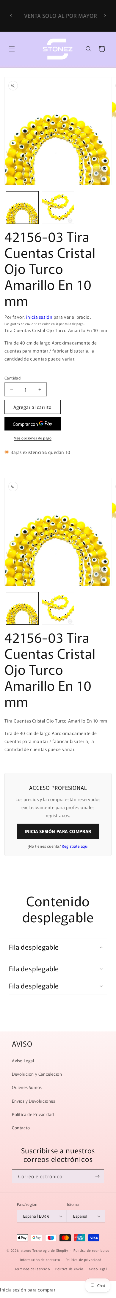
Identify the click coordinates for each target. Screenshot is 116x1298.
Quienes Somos (27, 1087)
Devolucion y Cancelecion (37, 1074)
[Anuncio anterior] (11, 15)
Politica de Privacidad (33, 1114)
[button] (11, 48)
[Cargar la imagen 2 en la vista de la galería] (58, 207)
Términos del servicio (32, 1268)
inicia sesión (39, 317)
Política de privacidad (83, 1259)
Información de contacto (40, 1259)
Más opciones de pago (32, 437)
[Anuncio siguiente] (105, 15)
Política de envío (69, 1268)
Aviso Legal (23, 1060)
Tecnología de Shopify (50, 1250)
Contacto (21, 1127)
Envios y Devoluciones (33, 1101)
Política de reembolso (91, 1250)
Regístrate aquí (75, 846)
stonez (26, 1250)
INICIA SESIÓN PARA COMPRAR (58, 831)
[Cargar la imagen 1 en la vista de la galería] (22, 207)
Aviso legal (98, 1268)
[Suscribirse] (97, 1176)
